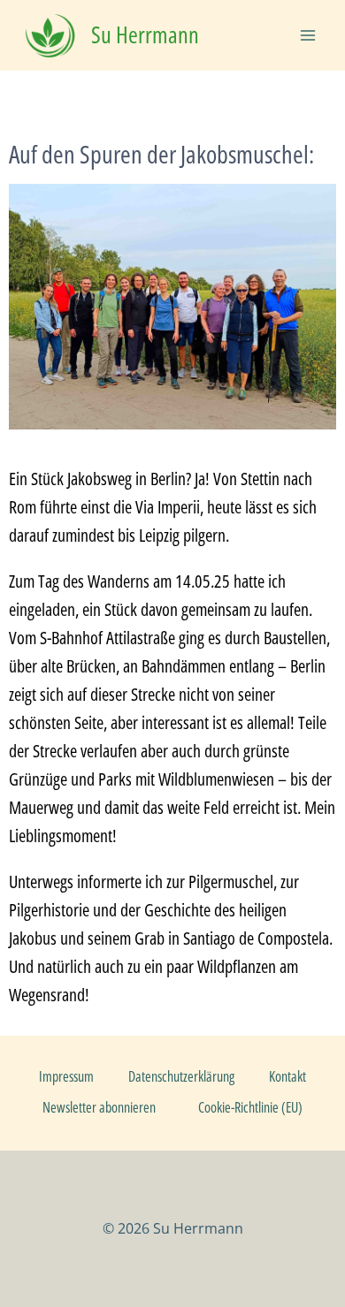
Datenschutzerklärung (181, 1076)
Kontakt (287, 1076)
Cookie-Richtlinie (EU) (250, 1107)
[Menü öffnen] (307, 35)
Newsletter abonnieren (99, 1107)
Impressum (66, 1076)
